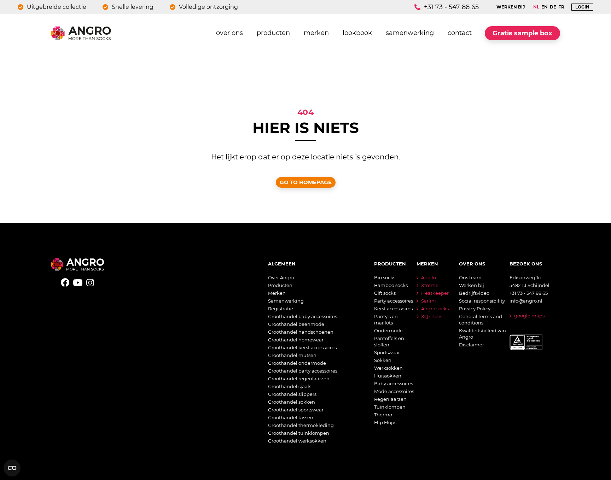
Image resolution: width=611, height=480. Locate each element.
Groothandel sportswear (296, 409)
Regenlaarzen (390, 399)
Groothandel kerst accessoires (302, 347)
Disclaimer (471, 344)
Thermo (383, 414)
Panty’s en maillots (386, 320)
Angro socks (435, 308)
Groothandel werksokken (297, 441)
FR (561, 7)
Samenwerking (286, 301)
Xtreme (429, 285)
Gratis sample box (522, 33)
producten (273, 33)
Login (582, 7)
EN (544, 7)
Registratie (280, 308)
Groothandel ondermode (297, 363)
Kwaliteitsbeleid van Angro (482, 334)
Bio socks (384, 277)
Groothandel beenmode (296, 324)
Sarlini (428, 301)
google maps (529, 315)
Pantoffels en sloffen (389, 341)
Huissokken (387, 376)
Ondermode (388, 330)
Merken (277, 293)
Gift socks (385, 293)
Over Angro (281, 277)
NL (536, 7)
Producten (280, 285)
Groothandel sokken (291, 402)
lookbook (357, 33)
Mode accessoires (394, 391)
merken (316, 33)
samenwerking (410, 33)
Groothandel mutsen (292, 355)
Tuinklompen (390, 407)
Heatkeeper (435, 293)
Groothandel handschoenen (300, 332)
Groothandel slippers (292, 394)
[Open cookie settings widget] (12, 467)
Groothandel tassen (290, 417)
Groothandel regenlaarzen (299, 378)
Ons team (470, 277)
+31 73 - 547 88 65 (451, 7)
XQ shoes (431, 316)
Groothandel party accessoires (302, 371)
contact (460, 33)
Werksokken (388, 368)
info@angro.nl (526, 301)
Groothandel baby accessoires (302, 316)
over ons (229, 33)
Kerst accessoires (393, 308)
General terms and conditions (480, 320)
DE (553, 7)
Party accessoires (393, 301)
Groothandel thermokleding (301, 425)
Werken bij (471, 285)
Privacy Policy (474, 308)
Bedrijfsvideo (474, 293)
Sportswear (387, 352)
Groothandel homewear (296, 340)
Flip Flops (385, 422)
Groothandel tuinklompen (298, 433)
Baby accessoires (393, 383)
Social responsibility (482, 301)
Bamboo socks (391, 285)
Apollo (428, 277)
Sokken (382, 360)
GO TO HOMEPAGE (306, 182)
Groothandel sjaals (289, 386)
